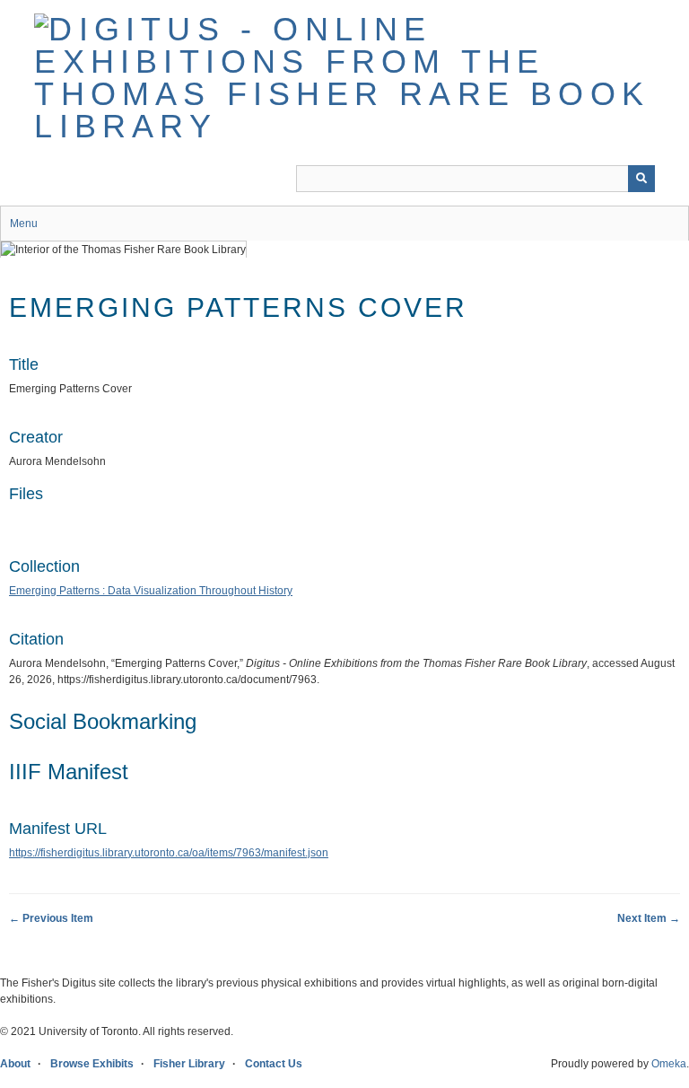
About (15, 1063)
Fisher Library (189, 1063)
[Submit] (641, 178)
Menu (24, 223)
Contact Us (273, 1063)
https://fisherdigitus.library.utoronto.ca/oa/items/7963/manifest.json (168, 853)
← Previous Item (51, 918)
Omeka (668, 1063)
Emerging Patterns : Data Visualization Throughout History (150, 590)
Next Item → (648, 918)
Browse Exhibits (92, 1063)
